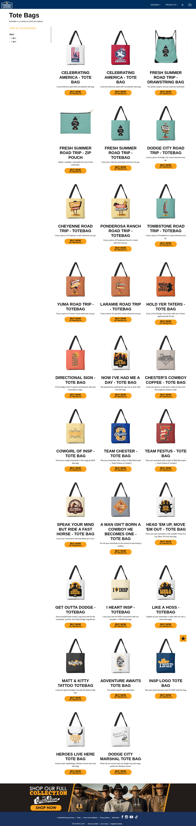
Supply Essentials (116, 824)
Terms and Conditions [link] (90, 818)
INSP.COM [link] (115, 818)
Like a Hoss (104, 824)
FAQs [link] (79, 818)
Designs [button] (155, 5)
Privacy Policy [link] (104, 818)
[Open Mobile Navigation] (190, 5)
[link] (123, 818)
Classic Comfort (93, 824)
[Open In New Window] (98, 797)
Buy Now (75, 92)
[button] (182, 5)
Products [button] (171, 5)
